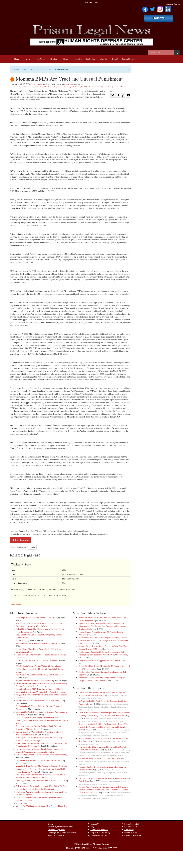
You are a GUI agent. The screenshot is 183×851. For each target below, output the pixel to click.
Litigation (53, 59)
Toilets (32, 87)
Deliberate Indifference (86, 710)
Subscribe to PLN (131, 823)
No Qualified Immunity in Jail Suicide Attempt (35, 789)
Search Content (128, 59)
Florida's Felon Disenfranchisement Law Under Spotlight (39, 700)
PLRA (80, 784)
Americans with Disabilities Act (89, 753)
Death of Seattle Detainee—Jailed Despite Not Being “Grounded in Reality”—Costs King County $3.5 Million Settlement (104, 714)
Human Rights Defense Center (60, 826)
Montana (123, 87)
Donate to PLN (130, 832)
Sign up (177, 3)
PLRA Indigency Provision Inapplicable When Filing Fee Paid (41, 786)
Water (37, 87)
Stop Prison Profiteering (100, 832)
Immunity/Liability (90, 784)
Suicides (97, 707)
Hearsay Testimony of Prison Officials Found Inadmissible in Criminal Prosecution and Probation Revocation (40, 750)
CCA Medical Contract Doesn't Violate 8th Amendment (38, 666)
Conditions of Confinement (117, 781)
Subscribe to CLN (131, 826)
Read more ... (16, 603)
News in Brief (21, 803)
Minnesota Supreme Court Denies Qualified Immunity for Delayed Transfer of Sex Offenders (101, 679)
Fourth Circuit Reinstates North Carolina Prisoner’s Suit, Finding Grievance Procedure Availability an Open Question (102, 653)
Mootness (64, 87)
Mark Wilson (37, 84)
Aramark (94, 698)
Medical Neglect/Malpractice (110, 704)
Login (168, 3)
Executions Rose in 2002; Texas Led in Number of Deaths (39, 689)
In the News (39, 59)
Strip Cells (43, 87)
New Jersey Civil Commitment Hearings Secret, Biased (38, 674)
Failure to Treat (115, 793)
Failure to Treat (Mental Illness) (102, 87)
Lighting (57, 87)
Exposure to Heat (92, 744)
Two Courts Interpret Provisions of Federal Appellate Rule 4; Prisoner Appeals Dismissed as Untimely (40, 776)
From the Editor (22, 631)
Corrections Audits (90, 761)
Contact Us (94, 823)
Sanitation (81, 744)
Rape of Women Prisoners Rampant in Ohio (33, 680)
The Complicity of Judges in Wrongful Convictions (36, 617)
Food (20, 87)
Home (16, 59)
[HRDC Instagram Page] (160, 8)
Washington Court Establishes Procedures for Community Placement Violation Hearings (39, 739)
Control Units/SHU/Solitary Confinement (111, 730)
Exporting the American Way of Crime (31, 626)
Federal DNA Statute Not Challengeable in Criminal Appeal (40, 629)
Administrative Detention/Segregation (113, 707)
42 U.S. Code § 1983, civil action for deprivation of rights (104, 755)
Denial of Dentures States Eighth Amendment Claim (37, 717)
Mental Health (86, 87)
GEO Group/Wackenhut (108, 741)
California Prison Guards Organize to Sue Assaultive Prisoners (41, 691)
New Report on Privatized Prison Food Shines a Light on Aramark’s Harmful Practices (101, 694)
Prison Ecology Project (99, 835)
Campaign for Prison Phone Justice (62, 832)
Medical (103, 781)
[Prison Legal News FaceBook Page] (145, 8)
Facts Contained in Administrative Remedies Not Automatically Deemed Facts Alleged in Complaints (41, 684)
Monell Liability (119, 721)
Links (65, 59)
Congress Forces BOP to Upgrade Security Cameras (99, 660)
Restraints (89, 718)
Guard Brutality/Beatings (120, 750)
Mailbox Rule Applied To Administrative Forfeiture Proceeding (41, 754)
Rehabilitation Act (107, 753)
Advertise (103, 59)
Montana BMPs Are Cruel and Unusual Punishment (36, 643)
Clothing (26, 87)
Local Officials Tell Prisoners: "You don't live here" (37, 660)
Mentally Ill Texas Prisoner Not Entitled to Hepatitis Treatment (41, 766)
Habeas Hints (21, 640)
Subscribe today (61, 69)
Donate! (115, 59)
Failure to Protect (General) (107, 761)
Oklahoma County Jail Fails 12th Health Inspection (99, 758)
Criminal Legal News (56, 829)
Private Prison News (132, 835)
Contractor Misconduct (112, 770)
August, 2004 (68, 84)
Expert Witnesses (74, 87)
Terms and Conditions (99, 829)
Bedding (50, 87)
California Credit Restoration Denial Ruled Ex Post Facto (39, 760)
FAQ (92, 826)
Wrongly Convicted (56, 835)
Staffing (119, 761)
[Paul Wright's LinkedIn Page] (168, 8)
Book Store (90, 59)
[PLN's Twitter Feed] (152, 8)
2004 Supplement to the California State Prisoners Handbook (40, 780)
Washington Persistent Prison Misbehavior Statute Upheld (39, 623)
